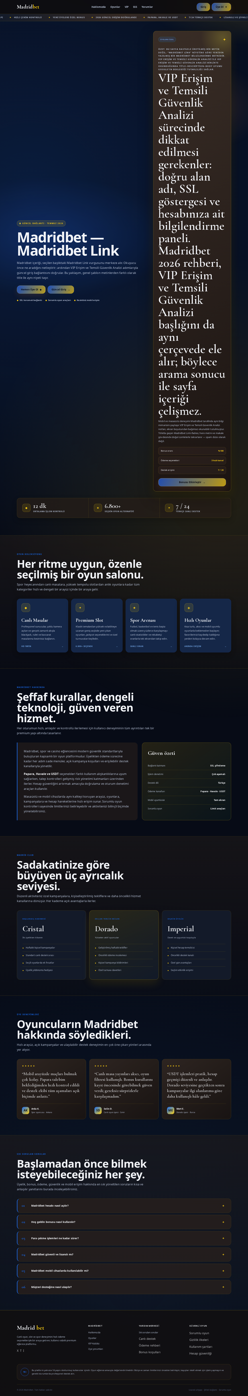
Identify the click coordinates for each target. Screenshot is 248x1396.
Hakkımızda (99, 7)
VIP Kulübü (93, 1343)
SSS (135, 7)
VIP (127, 7)
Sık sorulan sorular (148, 1332)
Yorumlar (147, 7)
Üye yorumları (95, 1348)
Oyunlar (115, 7)
